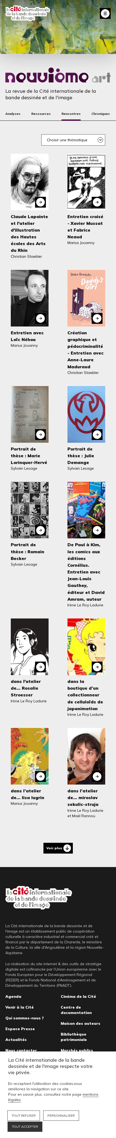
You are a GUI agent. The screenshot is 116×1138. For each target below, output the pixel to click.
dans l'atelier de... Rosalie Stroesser (26, 688)
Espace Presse (20, 1028)
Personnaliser (61, 1115)
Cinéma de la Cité (78, 996)
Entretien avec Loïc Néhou (27, 336)
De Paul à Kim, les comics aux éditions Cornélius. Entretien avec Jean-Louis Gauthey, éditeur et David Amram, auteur (86, 572)
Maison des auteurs (80, 1023)
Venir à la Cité (19, 1007)
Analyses (13, 114)
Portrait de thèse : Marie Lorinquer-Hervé (29, 455)
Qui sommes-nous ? (24, 1018)
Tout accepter (25, 1127)
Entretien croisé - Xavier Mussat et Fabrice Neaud (85, 227)
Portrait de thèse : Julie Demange (80, 455)
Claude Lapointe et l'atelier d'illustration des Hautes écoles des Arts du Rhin (29, 233)
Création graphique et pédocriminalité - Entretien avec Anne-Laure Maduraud (85, 349)
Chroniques (100, 114)
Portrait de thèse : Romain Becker (27, 551)
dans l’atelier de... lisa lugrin (27, 794)
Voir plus (54, 848)
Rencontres (71, 114)
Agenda (13, 996)
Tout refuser (24, 1115)
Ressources (41, 114)
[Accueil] (27, 13)
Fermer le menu (105, 13)
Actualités (16, 1039)
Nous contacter (21, 1050)
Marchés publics (77, 1050)
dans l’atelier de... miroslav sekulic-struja (82, 797)
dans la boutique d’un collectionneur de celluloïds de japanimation (85, 695)
